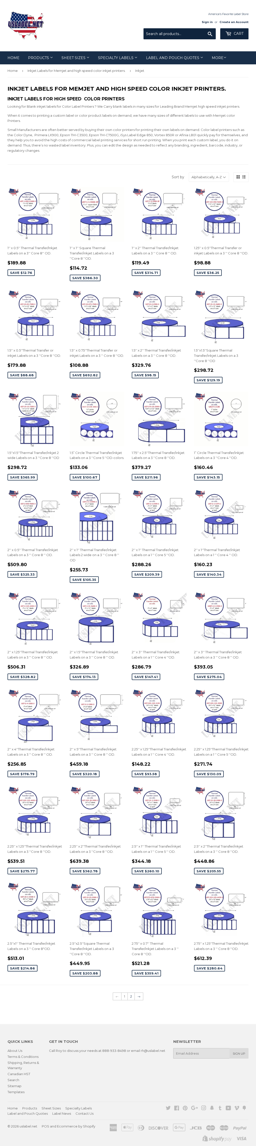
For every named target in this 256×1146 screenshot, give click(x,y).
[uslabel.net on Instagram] (203, 1109)
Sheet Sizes (74, 58)
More (218, 58)
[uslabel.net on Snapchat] (212, 1109)
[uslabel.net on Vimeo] (236, 1109)
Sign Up (239, 1053)
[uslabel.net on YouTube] (228, 1109)
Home (14, 58)
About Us (15, 1051)
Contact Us (85, 1113)
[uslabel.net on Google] (194, 1109)
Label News (61, 1113)
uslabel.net (28, 1126)
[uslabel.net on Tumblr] (220, 1109)
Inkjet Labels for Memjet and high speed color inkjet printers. (77, 71)
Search (13, 1080)
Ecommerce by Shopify (76, 1126)
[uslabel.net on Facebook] (176, 1109)
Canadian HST (19, 1074)
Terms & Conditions (23, 1057)
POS (45, 1126)
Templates (16, 1092)
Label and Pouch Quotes (173, 58)
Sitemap (15, 1086)
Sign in (207, 22)
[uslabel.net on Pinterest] (185, 1109)
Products (39, 58)
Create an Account (234, 22)
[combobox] (180, 33)
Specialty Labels (116, 58)
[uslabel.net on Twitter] (168, 1109)
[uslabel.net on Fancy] (244, 1109)
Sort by (178, 177)
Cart (238, 33)
